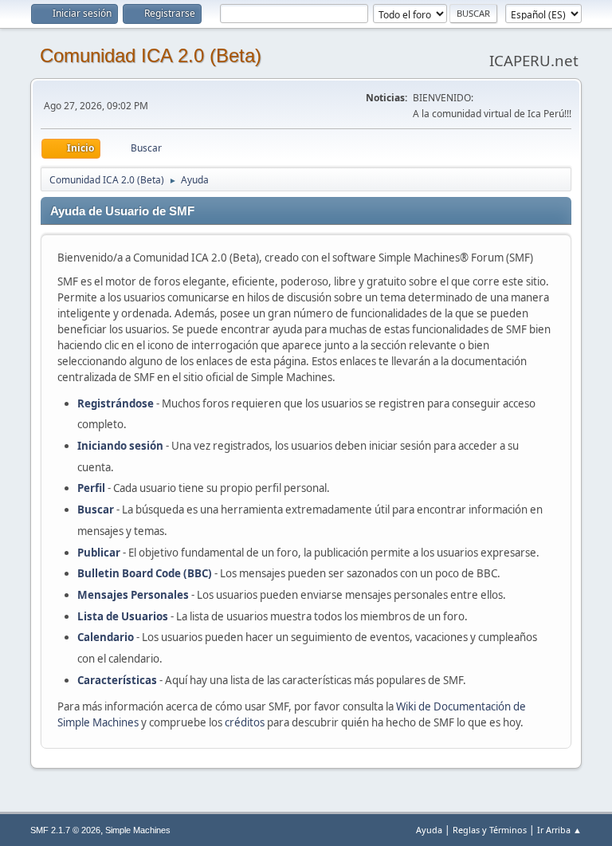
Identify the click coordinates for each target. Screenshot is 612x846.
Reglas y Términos (490, 830)
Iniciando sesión (120, 446)
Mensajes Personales (133, 595)
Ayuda (429, 830)
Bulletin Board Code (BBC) (145, 573)
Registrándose (115, 403)
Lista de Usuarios (122, 616)
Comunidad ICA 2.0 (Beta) (150, 55)
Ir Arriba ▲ (559, 830)
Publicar (98, 552)
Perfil (91, 488)
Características (117, 680)
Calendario (105, 637)
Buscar (95, 509)
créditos (245, 722)
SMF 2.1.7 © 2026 (65, 830)
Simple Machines (138, 830)
